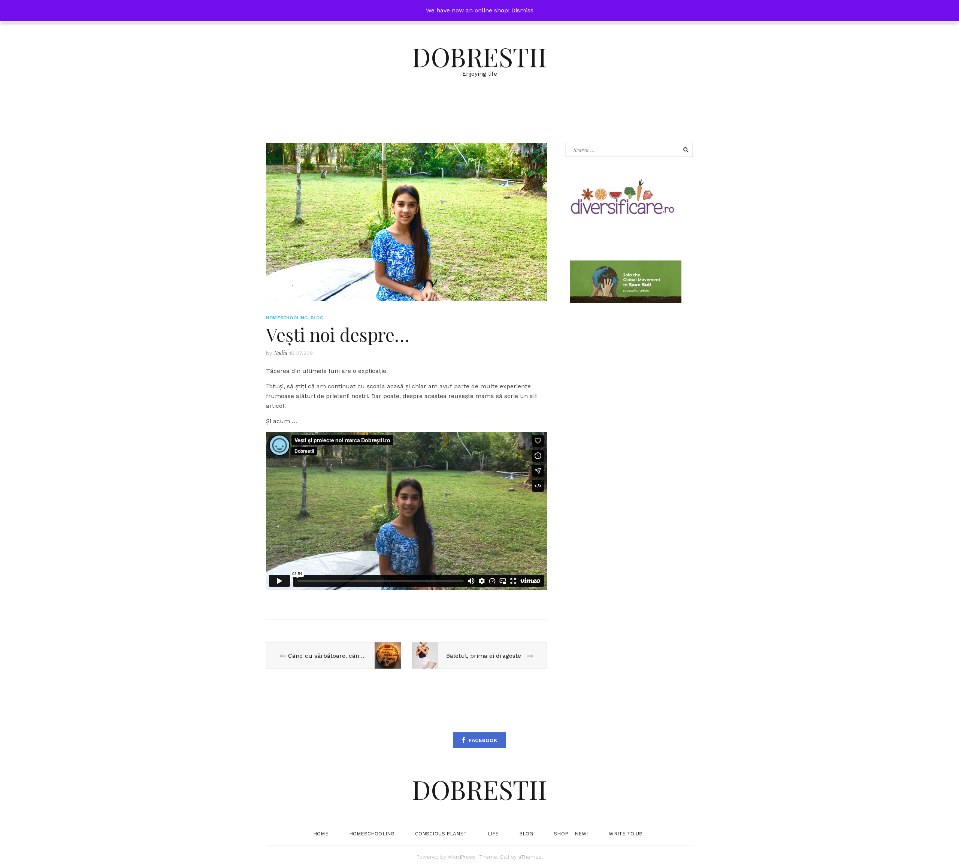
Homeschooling (287, 317)
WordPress (461, 857)
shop (501, 10)
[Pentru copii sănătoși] (622, 199)
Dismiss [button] (522, 10)
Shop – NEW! (571, 834)
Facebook (483, 740)
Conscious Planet (441, 834)
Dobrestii (479, 56)
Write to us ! (627, 834)
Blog (317, 317)
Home (320, 834)
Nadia (280, 352)
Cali (504, 857)
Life (493, 834)
